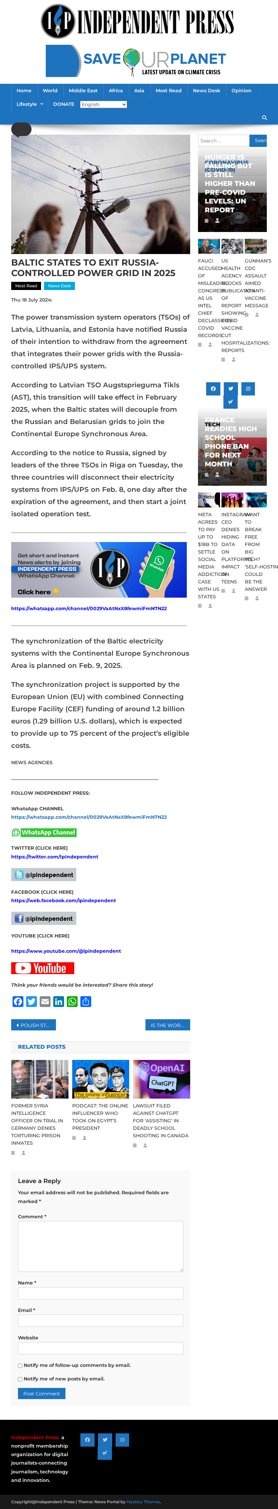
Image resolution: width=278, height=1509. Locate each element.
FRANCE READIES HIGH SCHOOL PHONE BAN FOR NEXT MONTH (231, 442)
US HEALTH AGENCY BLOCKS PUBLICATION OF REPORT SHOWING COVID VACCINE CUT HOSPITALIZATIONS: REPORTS (232, 305)
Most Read (169, 91)
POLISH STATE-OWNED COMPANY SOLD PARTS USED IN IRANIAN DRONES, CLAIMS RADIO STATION (38, 1025)
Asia (139, 91)
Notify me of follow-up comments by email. (77, 1365)
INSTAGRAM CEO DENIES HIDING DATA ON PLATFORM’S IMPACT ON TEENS (232, 548)
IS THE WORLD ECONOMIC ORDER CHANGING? (170, 1025)
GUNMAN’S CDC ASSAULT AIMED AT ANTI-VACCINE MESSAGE (256, 283)
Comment (32, 1217)
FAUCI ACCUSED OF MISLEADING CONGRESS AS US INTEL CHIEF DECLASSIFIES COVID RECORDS (209, 298)
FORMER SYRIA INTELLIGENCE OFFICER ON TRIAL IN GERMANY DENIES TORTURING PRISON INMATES (37, 1124)
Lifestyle (27, 104)
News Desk (206, 91)
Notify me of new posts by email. (64, 1379)
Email (26, 1310)
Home (24, 91)
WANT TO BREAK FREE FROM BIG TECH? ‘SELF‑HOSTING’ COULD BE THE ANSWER (256, 551)
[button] (21, 129)
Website (28, 1338)
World (50, 91)
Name (27, 1283)
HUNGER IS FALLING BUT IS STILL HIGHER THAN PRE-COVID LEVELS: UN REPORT (230, 183)
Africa (116, 91)
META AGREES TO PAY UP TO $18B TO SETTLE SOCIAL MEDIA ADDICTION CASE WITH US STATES (209, 555)
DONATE (63, 104)
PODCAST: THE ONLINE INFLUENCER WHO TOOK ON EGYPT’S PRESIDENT (100, 1117)
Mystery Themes (143, 1501)
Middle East (83, 91)
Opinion (242, 91)
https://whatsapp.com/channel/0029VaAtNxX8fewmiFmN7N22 (89, 608)
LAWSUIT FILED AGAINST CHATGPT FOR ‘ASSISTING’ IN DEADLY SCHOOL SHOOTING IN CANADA (160, 1121)
